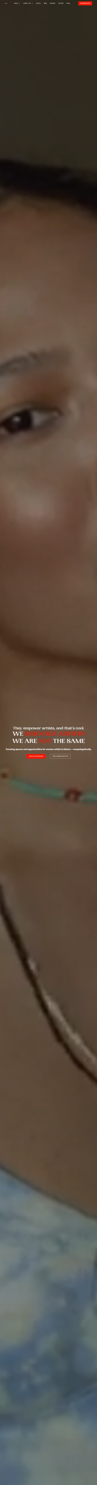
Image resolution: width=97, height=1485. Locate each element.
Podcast (52, 3)
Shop (68, 3)
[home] (6, 3)
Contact (60, 3)
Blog (45, 3)
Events (38, 3)
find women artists (60, 756)
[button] (17, 3)
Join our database (36, 756)
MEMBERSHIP (85, 3)
